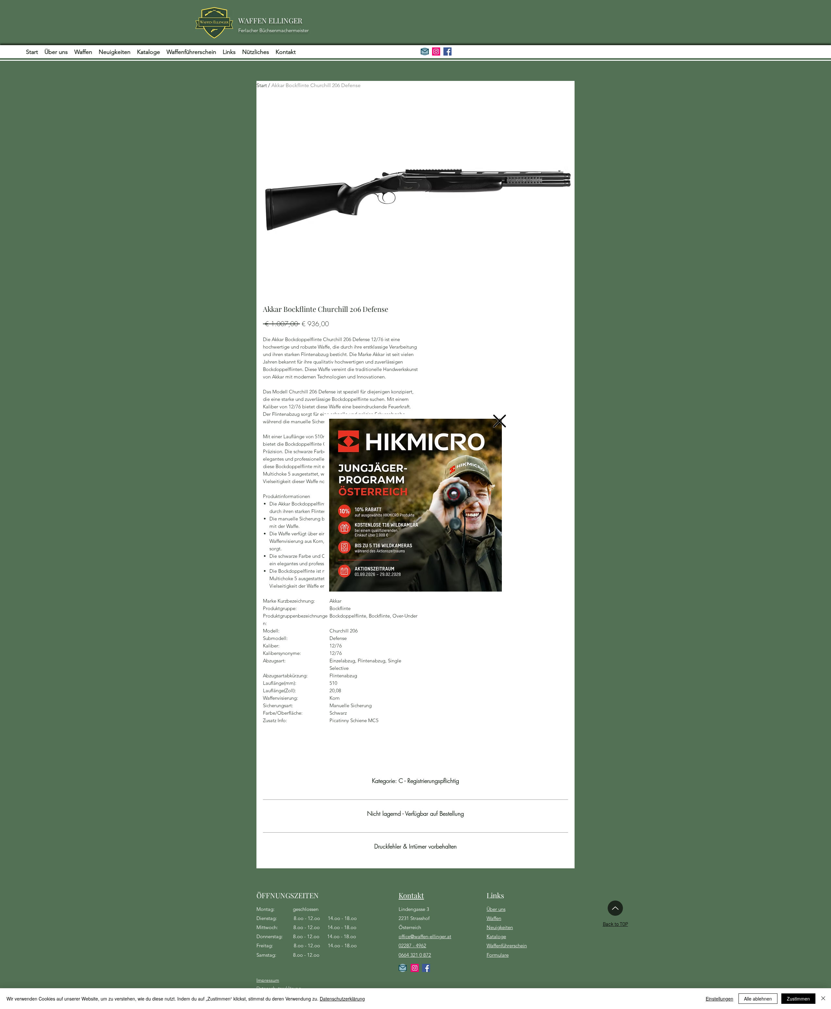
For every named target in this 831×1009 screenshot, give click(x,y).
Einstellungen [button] (719, 998)
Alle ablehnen (758, 998)
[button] (499, 421)
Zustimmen (798, 998)
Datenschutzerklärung (342, 998)
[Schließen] (823, 998)
